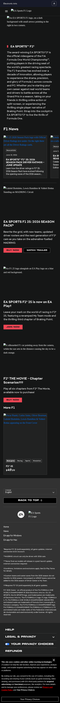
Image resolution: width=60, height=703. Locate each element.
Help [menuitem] (9, 630)
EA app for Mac (10, 540)
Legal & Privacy (20, 637)
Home (6, 526)
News (6, 531)
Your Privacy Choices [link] (32, 644)
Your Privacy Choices (30, 699)
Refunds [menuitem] (13, 651)
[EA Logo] (21, 514)
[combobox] (30, 491)
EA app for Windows (12, 535)
